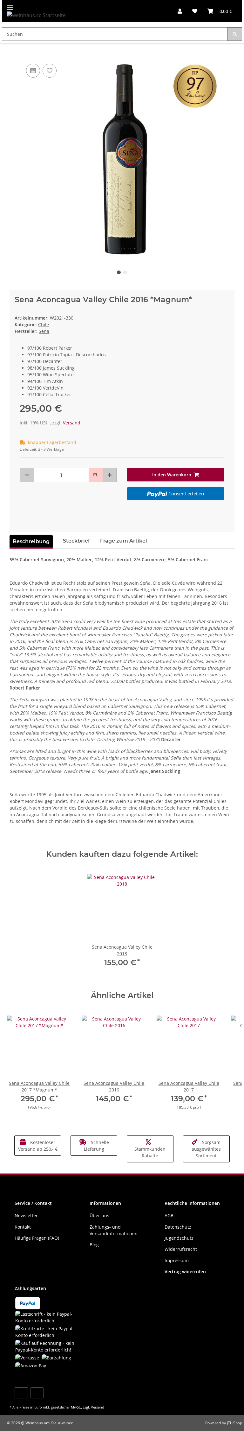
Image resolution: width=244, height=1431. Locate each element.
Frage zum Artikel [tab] (123, 541)
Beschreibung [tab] (31, 541)
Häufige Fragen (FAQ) (37, 1238)
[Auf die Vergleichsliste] (33, 71)
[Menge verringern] (27, 475)
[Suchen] (234, 34)
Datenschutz (178, 1227)
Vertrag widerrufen (185, 1272)
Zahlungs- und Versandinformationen (114, 1230)
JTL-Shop (234, 1423)
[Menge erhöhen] (110, 475)
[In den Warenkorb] (15, 52)
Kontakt (23, 1227)
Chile (43, 324)
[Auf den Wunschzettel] (50, 71)
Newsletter (26, 1215)
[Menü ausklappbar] (10, 5)
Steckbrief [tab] (76, 541)
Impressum (177, 1260)
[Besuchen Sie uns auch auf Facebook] (21, 1392)
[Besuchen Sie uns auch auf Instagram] (37, 1392)
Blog (94, 1245)
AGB (169, 1215)
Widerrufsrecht (181, 1249)
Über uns (99, 1215)
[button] (180, 11)
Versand (71, 423)
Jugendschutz (179, 1238)
